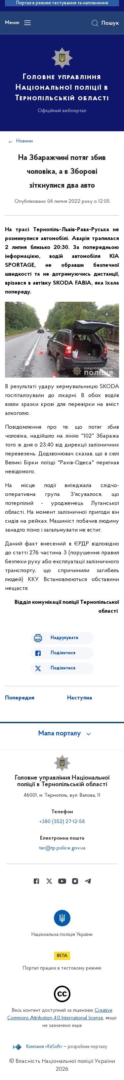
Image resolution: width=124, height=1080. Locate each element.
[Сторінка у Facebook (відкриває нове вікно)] (36, 881)
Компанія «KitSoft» (44, 1047)
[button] (62, 734)
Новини (24, 141)
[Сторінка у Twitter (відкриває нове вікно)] (49, 881)
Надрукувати (64, 637)
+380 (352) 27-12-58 (62, 821)
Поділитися (63, 653)
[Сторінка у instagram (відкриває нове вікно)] (75, 881)
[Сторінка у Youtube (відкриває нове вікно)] (62, 881)
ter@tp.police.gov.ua (62, 848)
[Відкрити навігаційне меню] (27, 22)
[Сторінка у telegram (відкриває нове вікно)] (88, 881)
